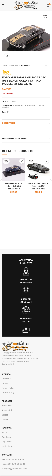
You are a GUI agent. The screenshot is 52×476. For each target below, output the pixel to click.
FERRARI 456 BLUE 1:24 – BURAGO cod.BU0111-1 (14, 186)
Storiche (40, 105)
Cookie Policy (8, 393)
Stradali (5, 108)
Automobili (25, 65)
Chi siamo (6, 379)
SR (8, 112)
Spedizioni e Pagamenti (14, 139)
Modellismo (13, 65)
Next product (48, 65)
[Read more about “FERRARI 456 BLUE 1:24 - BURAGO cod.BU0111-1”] (21, 161)
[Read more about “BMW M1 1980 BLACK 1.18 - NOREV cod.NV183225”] (46, 161)
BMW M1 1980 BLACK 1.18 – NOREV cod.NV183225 (38, 186)
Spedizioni (6, 437)
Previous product (43, 65)
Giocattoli (6, 415)
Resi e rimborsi (8, 446)
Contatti (5, 383)
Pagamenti (6, 442)
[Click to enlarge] (6, 56)
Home (4, 65)
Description (8, 123)
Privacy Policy (8, 388)
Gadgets (5, 419)
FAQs (4, 433)
